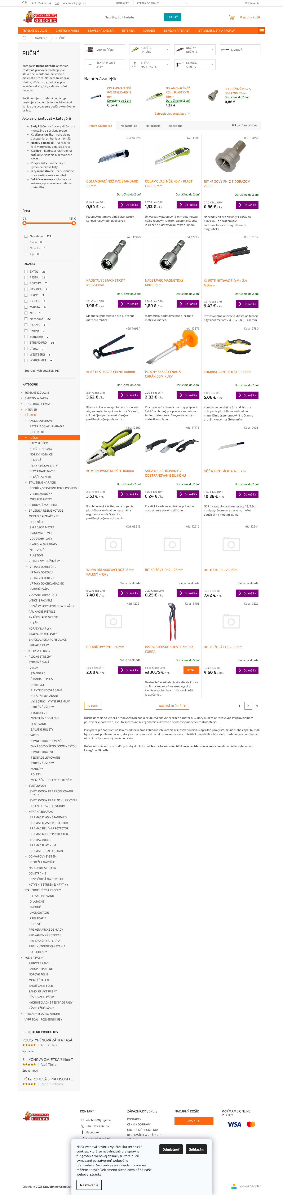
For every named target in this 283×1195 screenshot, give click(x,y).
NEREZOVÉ (37, 550)
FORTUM (38, 283)
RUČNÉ (33, 437)
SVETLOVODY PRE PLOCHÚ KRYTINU (53, 800)
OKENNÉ (35, 907)
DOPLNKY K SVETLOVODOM (47, 806)
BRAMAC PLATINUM (43, 845)
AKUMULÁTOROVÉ (41, 420)
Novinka (37, 248)
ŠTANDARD (38, 673)
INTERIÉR (31, 409)
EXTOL (37, 271)
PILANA (37, 324)
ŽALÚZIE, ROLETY (42, 729)
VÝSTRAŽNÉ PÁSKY (41, 1008)
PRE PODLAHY (38, 952)
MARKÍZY (37, 769)
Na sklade (40, 236)
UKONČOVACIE (39, 912)
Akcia (36, 242)
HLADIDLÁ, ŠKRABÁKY (43, 544)
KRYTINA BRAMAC (41, 811)
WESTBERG (40, 354)
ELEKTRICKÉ (37, 432)
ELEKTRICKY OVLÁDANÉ (46, 690)
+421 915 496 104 (97, 1126)
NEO (35, 313)
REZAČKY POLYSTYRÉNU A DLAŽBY (51, 606)
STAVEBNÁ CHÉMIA (37, 404)
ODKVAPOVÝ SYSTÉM (43, 856)
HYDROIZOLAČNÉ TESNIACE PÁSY (50, 1002)
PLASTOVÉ (37, 555)
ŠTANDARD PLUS (42, 679)
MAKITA (38, 307)
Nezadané (40, 319)
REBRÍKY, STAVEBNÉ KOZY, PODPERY (54, 488)
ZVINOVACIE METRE (43, 533)
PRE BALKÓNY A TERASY (45, 940)
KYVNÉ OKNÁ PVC (42, 752)
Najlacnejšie (129, 125)
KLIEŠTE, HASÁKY (41, 448)
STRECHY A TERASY (37, 651)
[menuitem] (34, 30)
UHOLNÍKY (36, 522)
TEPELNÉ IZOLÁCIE (37, 392)
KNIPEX (37, 301)
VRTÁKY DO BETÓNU (43, 566)
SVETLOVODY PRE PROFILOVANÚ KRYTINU (51, 793)
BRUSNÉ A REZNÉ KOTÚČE (46, 510)
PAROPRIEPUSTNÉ (41, 968)
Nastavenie (89, 1185)
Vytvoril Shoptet (250, 1186)
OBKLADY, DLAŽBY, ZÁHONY (43, 1013)
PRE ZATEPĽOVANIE (42, 896)
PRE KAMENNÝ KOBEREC (45, 935)
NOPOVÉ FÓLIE (38, 974)
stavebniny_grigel (98, 1138)
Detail (191, 670)
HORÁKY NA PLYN (40, 628)
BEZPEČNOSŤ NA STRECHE (46, 879)
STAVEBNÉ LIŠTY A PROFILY (43, 890)
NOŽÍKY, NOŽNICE (41, 454)
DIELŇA (34, 623)
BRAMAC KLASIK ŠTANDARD (48, 817)
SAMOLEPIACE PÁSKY (43, 991)
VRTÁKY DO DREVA (42, 578)
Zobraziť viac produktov (170, 113)
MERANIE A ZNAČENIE (43, 516)
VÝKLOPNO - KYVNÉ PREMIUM (50, 701)
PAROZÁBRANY (39, 963)
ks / (194, 1121)
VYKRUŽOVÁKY (39, 589)
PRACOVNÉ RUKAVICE (43, 634)
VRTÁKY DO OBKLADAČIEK (47, 583)
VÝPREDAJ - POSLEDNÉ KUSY (43, 1019)
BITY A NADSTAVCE (42, 471)
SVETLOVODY (37, 785)
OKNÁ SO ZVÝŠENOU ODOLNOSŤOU (53, 746)
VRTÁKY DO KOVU (41, 572)
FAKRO (34, 735)
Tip (34, 254)
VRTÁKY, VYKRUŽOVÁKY (44, 561)
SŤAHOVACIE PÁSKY (42, 996)
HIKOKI (37, 295)
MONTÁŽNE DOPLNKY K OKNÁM (51, 780)
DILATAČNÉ (37, 901)
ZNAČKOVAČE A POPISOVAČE (48, 639)
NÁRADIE (31, 415)
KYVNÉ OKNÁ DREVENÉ (46, 740)
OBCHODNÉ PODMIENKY (143, 1130)
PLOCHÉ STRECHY (40, 656)
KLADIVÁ (35, 460)
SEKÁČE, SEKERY (41, 477)
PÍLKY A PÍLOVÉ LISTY (44, 465)
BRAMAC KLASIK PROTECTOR (49, 823)
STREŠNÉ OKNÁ (39, 662)
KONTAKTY (122, 3)
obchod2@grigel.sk (98, 1120)
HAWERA (38, 289)
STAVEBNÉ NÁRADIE (42, 482)
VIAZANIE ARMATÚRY (43, 594)
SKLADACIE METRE (42, 527)
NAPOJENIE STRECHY (42, 867)
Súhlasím (196, 1149)
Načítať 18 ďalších (172, 705)
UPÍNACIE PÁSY (39, 645)
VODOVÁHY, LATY (41, 538)
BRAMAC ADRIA (40, 839)
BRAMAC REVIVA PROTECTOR (49, 828)
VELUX (34, 667)
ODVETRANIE (37, 873)
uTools (37, 348)
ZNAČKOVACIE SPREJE (43, 617)
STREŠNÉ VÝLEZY (42, 707)
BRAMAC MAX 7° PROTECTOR (49, 834)
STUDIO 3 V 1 (39, 712)
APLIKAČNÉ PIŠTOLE (42, 611)
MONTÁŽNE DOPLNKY (45, 718)
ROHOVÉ (35, 924)
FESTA (37, 277)
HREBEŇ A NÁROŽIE (42, 862)
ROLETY (36, 774)
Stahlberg (39, 336)
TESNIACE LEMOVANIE (46, 757)
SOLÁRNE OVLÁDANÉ (45, 695)
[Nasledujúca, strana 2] (248, 706)
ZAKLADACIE (38, 918)
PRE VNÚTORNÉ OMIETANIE (47, 946)
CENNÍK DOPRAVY (148, 3)
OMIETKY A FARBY (36, 398)
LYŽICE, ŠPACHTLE (40, 600)
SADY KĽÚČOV (39, 443)
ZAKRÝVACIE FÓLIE (41, 985)
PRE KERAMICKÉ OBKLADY (46, 929)
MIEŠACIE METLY (41, 499)
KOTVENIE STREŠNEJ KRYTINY (48, 884)
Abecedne (175, 125)
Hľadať (172, 17)
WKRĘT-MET (41, 360)
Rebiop (37, 330)
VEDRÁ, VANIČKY (41, 493)
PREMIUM (37, 684)
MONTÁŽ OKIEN (39, 980)
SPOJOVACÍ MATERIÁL (43, 505)
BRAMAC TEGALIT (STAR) (46, 851)
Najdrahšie (153, 125)
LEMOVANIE (39, 724)
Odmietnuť (171, 1149)
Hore (94, 705)
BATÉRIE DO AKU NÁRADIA (47, 426)
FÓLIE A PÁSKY (34, 957)
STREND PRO (42, 342)
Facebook (92, 1132)
